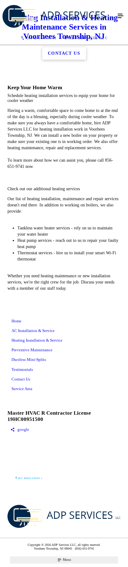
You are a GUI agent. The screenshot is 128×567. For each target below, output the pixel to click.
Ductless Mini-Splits (28, 359)
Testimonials (22, 369)
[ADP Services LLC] (57, 16)
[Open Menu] (120, 16)
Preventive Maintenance (32, 350)
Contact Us (20, 379)
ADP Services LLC (88, 38)
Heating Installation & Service (36, 340)
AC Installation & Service (33, 330)
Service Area (21, 388)
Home (16, 321)
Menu (66, 559)
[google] (64, 430)
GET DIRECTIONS (29, 478)
